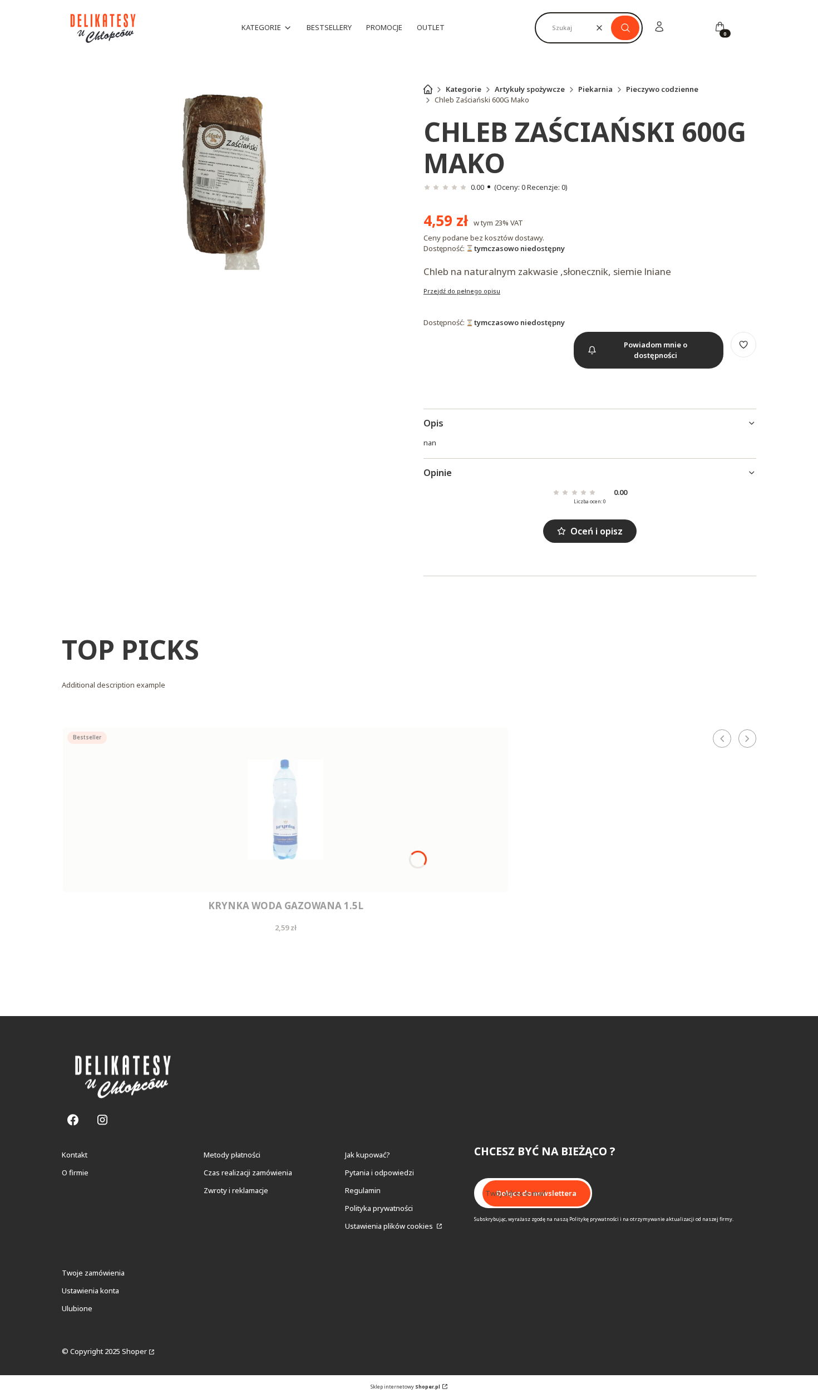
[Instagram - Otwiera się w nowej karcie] (102, 1119)
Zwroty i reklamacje (236, 1190)
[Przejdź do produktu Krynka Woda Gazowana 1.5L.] (285, 809)
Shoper (134, 1351)
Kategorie (463, 89)
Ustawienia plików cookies (390, 1226)
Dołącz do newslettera (536, 1193)
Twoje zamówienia (93, 1273)
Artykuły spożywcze (530, 89)
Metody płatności (232, 1155)
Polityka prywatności (379, 1208)
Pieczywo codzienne (662, 89)
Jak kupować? (367, 1155)
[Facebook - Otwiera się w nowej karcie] (73, 1119)
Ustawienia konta (90, 1291)
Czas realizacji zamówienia (248, 1173)
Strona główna (427, 89)
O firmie (75, 1173)
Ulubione (77, 1308)
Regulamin (363, 1190)
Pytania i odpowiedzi (379, 1173)
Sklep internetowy (405, 1386)
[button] (625, 28)
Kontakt (74, 1155)
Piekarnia (595, 89)
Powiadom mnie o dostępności (655, 350)
